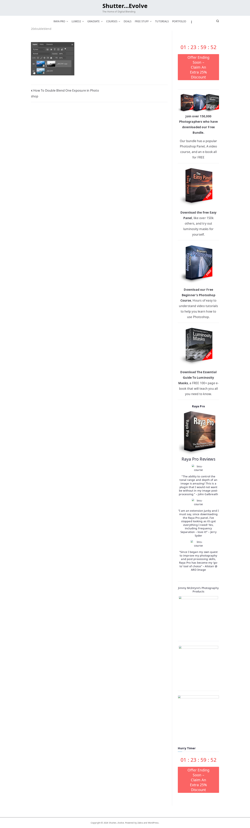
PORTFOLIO (179, 21)
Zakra (140, 822)
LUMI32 (76, 21)
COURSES (111, 21)
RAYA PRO (59, 21)
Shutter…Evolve (125, 6)
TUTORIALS (162, 21)
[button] (66, 21)
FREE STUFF (142, 21)
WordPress (153, 822)
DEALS (127, 21)
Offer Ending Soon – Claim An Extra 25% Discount (198, 67)
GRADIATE (93, 21)
